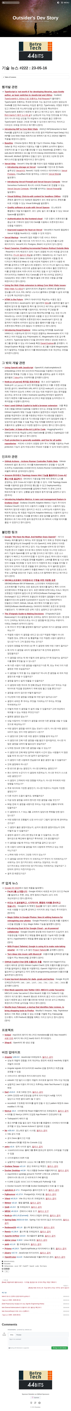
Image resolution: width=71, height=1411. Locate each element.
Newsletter (7, 1263)
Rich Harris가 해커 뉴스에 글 (18, 115)
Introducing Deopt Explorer (18, 330)
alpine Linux (10, 1240)
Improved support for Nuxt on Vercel (24, 230)
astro (7, 1146)
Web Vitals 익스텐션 (14, 289)
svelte (37, 1266)
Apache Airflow (12, 1236)
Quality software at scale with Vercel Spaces (28, 207)
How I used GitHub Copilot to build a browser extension (31, 405)
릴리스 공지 (47, 1057)
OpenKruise (10, 1257)
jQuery (8, 1253)
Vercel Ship (10, 164)
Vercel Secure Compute (18, 189)
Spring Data (10, 1220)
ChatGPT (25, 1266)
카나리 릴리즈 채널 (22, 255)
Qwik (7, 1207)
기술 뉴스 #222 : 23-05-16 (24, 68)
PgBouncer (10, 1194)
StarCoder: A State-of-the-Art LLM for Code (25, 429)
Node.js (8, 1215)
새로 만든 (9, 1038)
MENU (66, 3)
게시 (7, 1271)
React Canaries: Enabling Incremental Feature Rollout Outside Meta (37, 248)
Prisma (8, 1248)
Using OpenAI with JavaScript (19, 367)
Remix (8, 1231)
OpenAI (31, 1266)
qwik (7, 1244)
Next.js (8, 1111)
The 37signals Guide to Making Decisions (24, 614)
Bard (38, 906)
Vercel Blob (54, 174)
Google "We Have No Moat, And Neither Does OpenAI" (30, 537)
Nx (6, 1130)
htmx (47, 303)
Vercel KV (20, 170)
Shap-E (8, 1042)
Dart (7, 1092)
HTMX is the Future (14, 299)
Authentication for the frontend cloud (24, 219)
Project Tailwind (40, 950)
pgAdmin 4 (10, 1190)
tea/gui (8, 1035)
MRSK (8, 1211)
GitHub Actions (8, 1266)
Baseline (9, 143)
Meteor (8, 1203)
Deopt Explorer (47, 343)
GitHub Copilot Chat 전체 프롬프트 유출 (23, 962)
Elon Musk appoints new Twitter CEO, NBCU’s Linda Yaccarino (34, 990)
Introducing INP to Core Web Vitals (21, 129)
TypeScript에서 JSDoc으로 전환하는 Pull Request (27, 98)
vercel (16, 1266)
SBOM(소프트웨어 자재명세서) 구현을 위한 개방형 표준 (30, 580)
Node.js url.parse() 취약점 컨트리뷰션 (22, 382)
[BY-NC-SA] (7, 1269)
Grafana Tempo (12, 1166)
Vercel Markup (11, 237)
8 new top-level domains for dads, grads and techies (29, 979)
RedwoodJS (10, 1227)
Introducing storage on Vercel (21, 167)
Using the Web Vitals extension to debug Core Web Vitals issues (35, 285)
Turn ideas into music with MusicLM (24, 954)
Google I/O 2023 (12, 888)
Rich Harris (43, 1266)
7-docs (16, 377)
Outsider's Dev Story (35, 17)
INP (20, 1266)
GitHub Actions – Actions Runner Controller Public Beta (31, 461)
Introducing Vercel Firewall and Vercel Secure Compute (33, 182)
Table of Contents (10, 77)
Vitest (7, 1198)
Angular (8, 1057)
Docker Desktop (12, 1170)
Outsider (37, 1407)
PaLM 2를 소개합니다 (17, 891)
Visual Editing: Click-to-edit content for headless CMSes (34, 196)
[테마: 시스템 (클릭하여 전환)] (58, 3)
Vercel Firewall (53, 189)
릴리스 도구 (43, 1211)
